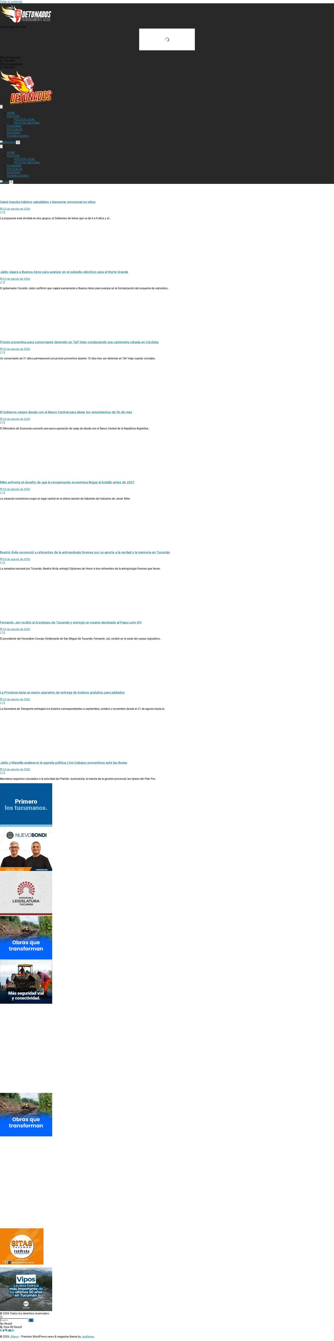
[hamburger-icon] (1, 106)
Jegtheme (88, 1336)
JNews (14, 1336)
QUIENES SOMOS (18, 136)
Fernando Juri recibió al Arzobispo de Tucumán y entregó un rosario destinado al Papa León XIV (71, 622)
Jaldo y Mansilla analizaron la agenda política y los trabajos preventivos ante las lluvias (63, 763)
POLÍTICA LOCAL (24, 119)
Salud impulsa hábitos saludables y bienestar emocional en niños (48, 202)
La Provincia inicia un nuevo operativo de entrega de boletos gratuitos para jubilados (62, 692)
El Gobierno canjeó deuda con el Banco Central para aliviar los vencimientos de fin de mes (66, 412)
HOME (11, 113)
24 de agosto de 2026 (16, 559)
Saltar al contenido (11, 1)
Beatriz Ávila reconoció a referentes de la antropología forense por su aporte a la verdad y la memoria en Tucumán (85, 552)
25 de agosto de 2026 (16, 209)
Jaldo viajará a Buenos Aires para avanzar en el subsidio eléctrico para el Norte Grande (64, 272)
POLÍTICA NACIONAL (27, 123)
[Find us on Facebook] (1, 1330)
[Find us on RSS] (13, 1330)
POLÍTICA (13, 116)
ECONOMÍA (14, 126)
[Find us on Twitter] (5, 1330)
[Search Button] (1, 1316)
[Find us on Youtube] (10, 1330)
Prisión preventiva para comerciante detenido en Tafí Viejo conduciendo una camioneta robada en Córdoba (79, 342)
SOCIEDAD (13, 132)
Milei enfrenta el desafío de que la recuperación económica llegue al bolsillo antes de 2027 (67, 482)
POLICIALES (14, 129)
